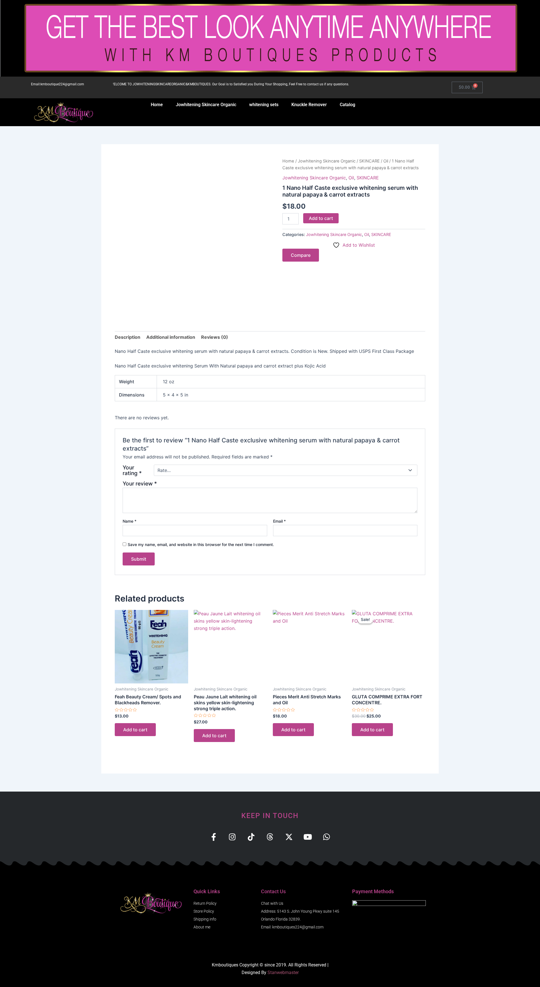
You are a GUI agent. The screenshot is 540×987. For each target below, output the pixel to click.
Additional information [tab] (170, 337)
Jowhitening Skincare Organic (206, 104)
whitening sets (263, 104)
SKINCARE (369, 161)
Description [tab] (127, 337)
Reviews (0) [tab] (214, 337)
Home (157, 104)
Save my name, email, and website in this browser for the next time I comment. (201, 544)
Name (129, 521)
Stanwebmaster (283, 972)
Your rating (132, 470)
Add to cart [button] (135, 729)
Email (279, 521)
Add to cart (321, 218)
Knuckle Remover (309, 104)
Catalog (347, 104)
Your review (140, 483)
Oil (385, 161)
